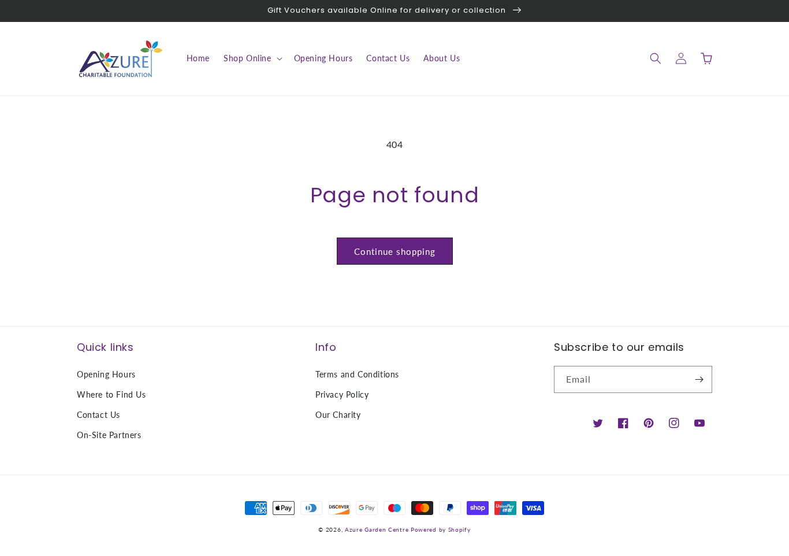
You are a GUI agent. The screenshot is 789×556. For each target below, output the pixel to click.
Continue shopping (395, 251)
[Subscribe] (699, 379)
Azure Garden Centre (376, 529)
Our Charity (338, 415)
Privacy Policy (342, 394)
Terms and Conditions (357, 374)
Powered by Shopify (441, 529)
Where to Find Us (111, 394)
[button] (252, 58)
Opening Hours (106, 374)
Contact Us (98, 415)
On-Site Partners (109, 435)
